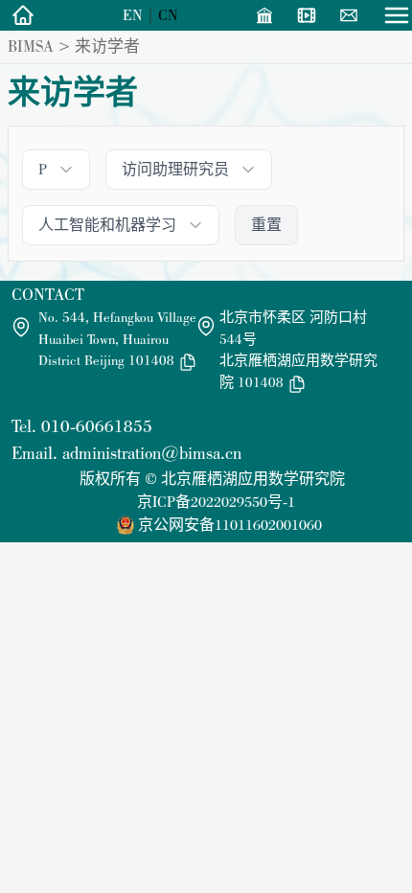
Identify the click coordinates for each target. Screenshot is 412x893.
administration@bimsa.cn (151, 453)
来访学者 (107, 46)
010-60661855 (96, 426)
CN (168, 15)
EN (133, 15)
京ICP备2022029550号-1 (216, 501)
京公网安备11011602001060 (230, 524)
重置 (266, 225)
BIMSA (31, 46)
